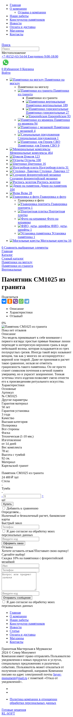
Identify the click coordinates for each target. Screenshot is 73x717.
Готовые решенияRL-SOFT (14, 711)
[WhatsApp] (21, 301)
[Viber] (15, 301)
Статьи (14, 631)
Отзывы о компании (32, 12)
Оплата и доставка (22, 27)
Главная (15, 5)
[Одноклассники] (9, 301)
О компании (18, 8)
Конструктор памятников (27, 19)
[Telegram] (26, 301)
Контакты (16, 34)
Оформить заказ (13, 543)
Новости (16, 23)
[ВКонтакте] (4, 301)
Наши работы (19, 16)
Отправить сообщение (17, 597)
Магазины (17, 30)
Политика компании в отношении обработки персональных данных (33, 701)
